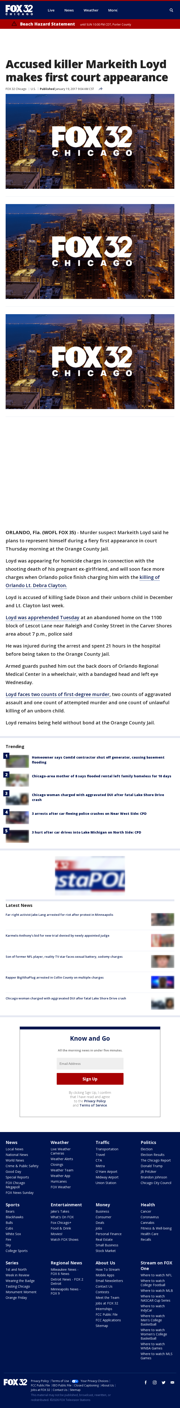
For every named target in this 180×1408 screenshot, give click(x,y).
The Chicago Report (156, 1160)
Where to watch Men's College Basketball (153, 1320)
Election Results (153, 1154)
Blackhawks (14, 1217)
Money (103, 1204)
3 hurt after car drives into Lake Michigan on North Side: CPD (86, 832)
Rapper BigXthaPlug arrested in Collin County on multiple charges (55, 977)
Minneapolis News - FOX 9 (66, 1291)
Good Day (13, 1171)
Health (148, 1204)
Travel (100, 1154)
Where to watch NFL (156, 1275)
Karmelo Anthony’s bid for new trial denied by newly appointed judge (57, 935)
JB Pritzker (148, 1171)
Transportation (107, 1149)
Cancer (146, 1211)
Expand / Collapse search (171, 10)
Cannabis (147, 1222)
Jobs (99, 1228)
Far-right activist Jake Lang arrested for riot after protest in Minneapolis (59, 915)
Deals (100, 1222)
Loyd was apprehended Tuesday (42, 617)
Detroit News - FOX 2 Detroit (67, 1281)
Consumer (103, 1217)
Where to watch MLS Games (156, 1356)
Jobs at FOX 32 (107, 1303)
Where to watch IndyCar (153, 1308)
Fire (8, 1239)
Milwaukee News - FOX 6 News (65, 1271)
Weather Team (62, 1170)
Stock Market (106, 1250)
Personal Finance (109, 1234)
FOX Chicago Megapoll (15, 1185)
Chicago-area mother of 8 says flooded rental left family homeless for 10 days (101, 776)
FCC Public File (107, 1314)
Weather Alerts (62, 1159)
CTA (99, 1160)
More (112, 10)
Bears (10, 1211)
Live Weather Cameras (61, 1151)
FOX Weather (61, 1187)
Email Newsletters (109, 1280)
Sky (8, 1245)
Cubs (9, 1228)
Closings (57, 1164)
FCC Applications (108, 1320)
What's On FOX (62, 1217)
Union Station (106, 1183)
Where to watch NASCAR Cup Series (155, 1298)
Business (102, 1211)
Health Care (149, 1234)
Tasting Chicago (18, 1286)
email (172, 1382)
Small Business (107, 1245)
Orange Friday (16, 1297)
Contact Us (104, 1286)
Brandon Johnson (154, 1177)
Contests (102, 1292)
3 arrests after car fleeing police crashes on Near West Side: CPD (89, 813)
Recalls (146, 1239)
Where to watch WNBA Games (153, 1346)
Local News (14, 1149)
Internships (104, 1309)
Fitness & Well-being (156, 1228)
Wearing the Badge (20, 1280)
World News (15, 1160)
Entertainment (66, 1204)
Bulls (9, 1222)
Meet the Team (107, 1297)
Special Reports (17, 1177)
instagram (154, 1382)
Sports (12, 1204)
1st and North (16, 1269)
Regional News (66, 1263)
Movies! (56, 1234)
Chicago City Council (156, 1183)
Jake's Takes (60, 1211)
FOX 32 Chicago (16, 89)
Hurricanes (59, 1181)
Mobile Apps (105, 1275)
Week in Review (17, 1275)
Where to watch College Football (153, 1282)
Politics (148, 1142)
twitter (163, 1382)
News (11, 1142)
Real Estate (104, 1239)
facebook (146, 1382)
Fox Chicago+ (61, 1222)
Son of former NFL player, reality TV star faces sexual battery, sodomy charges (64, 956)
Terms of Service (93, 1105)
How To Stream (108, 1269)
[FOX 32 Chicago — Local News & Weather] (21, 10)
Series (12, 1263)
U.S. (33, 89)
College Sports (17, 1250)
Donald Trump (152, 1166)
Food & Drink (61, 1228)
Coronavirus (150, 1217)
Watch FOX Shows (65, 1239)
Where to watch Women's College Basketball (154, 1334)
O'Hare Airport (106, 1171)
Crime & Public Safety (22, 1166)
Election (147, 1149)
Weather (60, 1142)
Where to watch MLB (157, 1290)
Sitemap (102, 1325)
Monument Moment (21, 1292)
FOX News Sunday (20, 1192)
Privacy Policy (95, 1101)
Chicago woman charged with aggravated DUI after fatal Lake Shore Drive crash (66, 998)
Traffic (102, 1142)
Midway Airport (107, 1177)
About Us (105, 1263)
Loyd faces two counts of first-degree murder (57, 694)
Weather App (60, 1175)
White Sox (13, 1234)
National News (17, 1154)
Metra (100, 1166)
